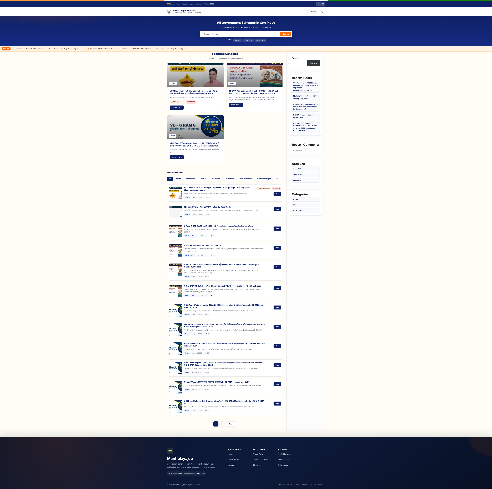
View (277, 194)
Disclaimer (215, 179)
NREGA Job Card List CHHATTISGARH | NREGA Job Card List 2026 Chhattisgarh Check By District (254, 92)
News (295, 199)
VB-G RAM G (298, 211)
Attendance (190, 179)
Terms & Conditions (260, 459)
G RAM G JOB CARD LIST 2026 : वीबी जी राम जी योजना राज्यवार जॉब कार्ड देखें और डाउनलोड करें (218, 226)
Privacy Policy (258, 454)
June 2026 (297, 174)
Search (286, 34)
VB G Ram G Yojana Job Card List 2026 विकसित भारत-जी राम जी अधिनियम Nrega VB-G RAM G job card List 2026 (194, 144)
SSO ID (296, 205)
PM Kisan (237, 40)
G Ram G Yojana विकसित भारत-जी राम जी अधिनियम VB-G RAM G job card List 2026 (217, 382)
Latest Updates (234, 459)
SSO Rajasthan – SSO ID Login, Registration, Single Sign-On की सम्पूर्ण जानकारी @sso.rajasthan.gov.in (194, 92)
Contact (203, 179)
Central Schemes (284, 454)
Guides (278, 179)
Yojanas (231, 465)
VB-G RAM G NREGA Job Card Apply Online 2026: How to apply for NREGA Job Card (222, 286)
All (170, 179)
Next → (231, 424)
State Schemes (284, 459)
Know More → (177, 107)
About (178, 179)
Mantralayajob (179, 485)
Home (313, 12)
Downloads (229, 179)
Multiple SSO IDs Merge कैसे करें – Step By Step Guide (207, 207)
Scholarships (283, 465)
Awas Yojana (260, 40)
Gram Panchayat (245, 179)
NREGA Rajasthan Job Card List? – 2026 (202, 245)
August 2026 (298, 169)
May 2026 (297, 180)
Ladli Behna (248, 40)
